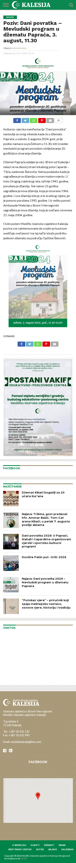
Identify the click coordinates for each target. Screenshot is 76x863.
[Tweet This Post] (25, 120)
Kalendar (67, 849)
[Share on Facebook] (17, 120)
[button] (38, 796)
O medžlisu (19, 845)
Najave (52, 849)
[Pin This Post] (42, 120)
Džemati (49, 845)
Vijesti (35, 845)
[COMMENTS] (59, 120)
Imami (62, 845)
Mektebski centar (20, 849)
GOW (24, 858)
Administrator (19, 48)
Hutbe (40, 849)
